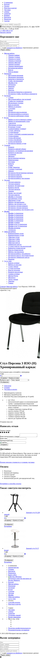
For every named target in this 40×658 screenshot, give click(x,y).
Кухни (6, 118)
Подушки (11, 162)
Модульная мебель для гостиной (19, 99)
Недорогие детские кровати (18, 206)
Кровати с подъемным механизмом (20, 151)
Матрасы (11, 156)
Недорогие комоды (15, 175)
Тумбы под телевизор (15, 101)
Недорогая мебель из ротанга (18, 114)
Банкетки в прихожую (16, 79)
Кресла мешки (13, 72)
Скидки (7, 21)
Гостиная (7, 95)
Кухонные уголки (14, 127)
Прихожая (7, 73)
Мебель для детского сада (17, 204)
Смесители (12, 123)
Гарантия (7, 13)
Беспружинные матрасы (16, 158)
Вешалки (11, 86)
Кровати (11, 147)
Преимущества (13, 567)
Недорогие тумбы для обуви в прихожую (22, 94)
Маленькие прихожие (15, 77)
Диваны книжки (14, 64)
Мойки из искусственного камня (19, 119)
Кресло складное (14, 270)
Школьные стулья (14, 200)
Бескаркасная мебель (15, 68)
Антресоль (12, 230)
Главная (3, 286)
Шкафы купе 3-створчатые (17, 226)
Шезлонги (11, 277)
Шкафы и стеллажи (15, 197)
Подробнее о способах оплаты (10, 484)
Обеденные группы (15, 125)
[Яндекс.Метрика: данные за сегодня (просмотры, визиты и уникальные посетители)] (15, 577)
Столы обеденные (14, 138)
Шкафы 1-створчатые (15, 213)
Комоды (11, 163)
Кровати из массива (15, 152)
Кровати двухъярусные (16, 186)
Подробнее (8, 526)
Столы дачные (13, 266)
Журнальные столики (15, 103)
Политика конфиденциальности (19, 628)
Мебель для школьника (16, 202)
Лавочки (11, 281)
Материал (7, 395)
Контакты (7, 17)
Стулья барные (13, 132)
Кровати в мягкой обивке (17, 149)
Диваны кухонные (14, 61)
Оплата (6, 6)
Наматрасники (13, 160)
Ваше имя (3, 438)
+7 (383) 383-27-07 (6, 30)
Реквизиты (12, 573)
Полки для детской (14, 193)
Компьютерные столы (16, 233)
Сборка (6, 12)
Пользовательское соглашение (18, 630)
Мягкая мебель (9, 53)
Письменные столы (15, 198)
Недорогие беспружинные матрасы (20, 173)
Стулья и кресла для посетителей (19, 246)
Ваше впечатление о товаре (9, 436)
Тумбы (10, 165)
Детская (7, 180)
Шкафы (6, 211)
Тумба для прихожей (15, 81)
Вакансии (7, 19)
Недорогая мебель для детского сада (20, 209)
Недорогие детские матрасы (18, 208)
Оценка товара (5, 430)
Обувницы (12, 84)
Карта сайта (12, 575)
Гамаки (10, 283)
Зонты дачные (13, 279)
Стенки (10, 97)
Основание (12, 154)
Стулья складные (14, 268)
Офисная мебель (10, 232)
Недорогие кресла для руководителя (21, 255)
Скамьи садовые (14, 274)
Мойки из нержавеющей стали (19, 121)
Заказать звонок (5, 32)
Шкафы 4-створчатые (15, 219)
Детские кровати (14, 184)
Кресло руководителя (15, 250)
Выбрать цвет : (5, 380)
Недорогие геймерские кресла (18, 257)
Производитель (9, 393)
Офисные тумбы (14, 239)
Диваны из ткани (14, 59)
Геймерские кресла (14, 244)
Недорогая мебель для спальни (19, 178)
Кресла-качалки (13, 105)
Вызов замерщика (14, 617)
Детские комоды (14, 195)
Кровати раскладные (15, 272)
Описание (7, 386)
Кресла (10, 70)
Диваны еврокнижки (15, 66)
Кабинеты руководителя (16, 248)
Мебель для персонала (16, 252)
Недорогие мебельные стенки (18, 116)
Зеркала (11, 88)
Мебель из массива (14, 265)
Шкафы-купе (12, 83)
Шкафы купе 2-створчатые (17, 224)
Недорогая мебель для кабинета (19, 254)
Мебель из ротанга (14, 107)
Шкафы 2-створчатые (15, 215)
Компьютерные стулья (16, 235)
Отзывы (7, 387)
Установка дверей (14, 615)
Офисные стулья (14, 241)
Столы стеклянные (14, 140)
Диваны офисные (14, 62)
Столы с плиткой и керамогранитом (21, 134)
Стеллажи (11, 108)
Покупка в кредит (10, 8)
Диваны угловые (14, 57)
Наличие (7, 396)
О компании (8, 2)
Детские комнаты (14, 182)
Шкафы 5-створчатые (15, 220)
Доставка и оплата (10, 389)
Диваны (11, 191)
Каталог (7, 4)
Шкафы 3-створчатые (15, 217)
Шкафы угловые (14, 222)
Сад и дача (7, 261)
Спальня (7, 145)
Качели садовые (13, 263)
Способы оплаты (14, 602)
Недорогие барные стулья (17, 143)
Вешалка (11, 259)
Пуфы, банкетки (14, 167)
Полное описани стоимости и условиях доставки (17, 462)
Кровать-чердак (13, 187)
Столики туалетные (15, 169)
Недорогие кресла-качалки (17, 112)
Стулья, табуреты (14, 130)
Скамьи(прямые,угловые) (17, 129)
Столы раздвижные (15, 141)
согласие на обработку (14, 48)
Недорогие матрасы (15, 176)
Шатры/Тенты (13, 276)
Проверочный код (6, 440)
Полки (10, 110)
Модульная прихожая (15, 75)
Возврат (7, 15)
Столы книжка (13, 136)
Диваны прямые (14, 55)
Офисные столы (13, 237)
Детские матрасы (14, 189)
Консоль (11, 90)
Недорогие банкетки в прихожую (20, 92)
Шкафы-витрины (14, 228)
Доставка (7, 10)
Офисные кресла (14, 243)
